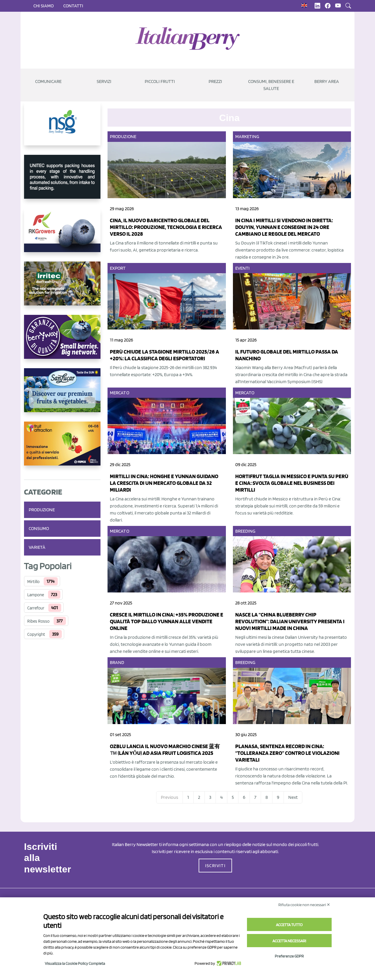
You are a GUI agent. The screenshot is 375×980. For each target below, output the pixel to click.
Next (293, 797)
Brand (117, 662)
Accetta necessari (289, 940)
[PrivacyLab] (228, 963)
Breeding (245, 531)
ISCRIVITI (215, 865)
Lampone (35, 594)
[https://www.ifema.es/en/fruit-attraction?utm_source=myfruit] (62, 448)
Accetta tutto (289, 924)
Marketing (247, 136)
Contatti (73, 6)
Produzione (42, 509)
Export (118, 268)
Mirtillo (33, 581)
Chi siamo (43, 6)
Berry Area (326, 81)
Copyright (36, 634)
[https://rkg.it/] (62, 234)
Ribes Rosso (38, 621)
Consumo (39, 528)
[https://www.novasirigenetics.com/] (62, 128)
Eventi (242, 268)
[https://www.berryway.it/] (62, 341)
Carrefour (35, 608)
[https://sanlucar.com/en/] (62, 395)
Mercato (119, 392)
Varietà (37, 547)
